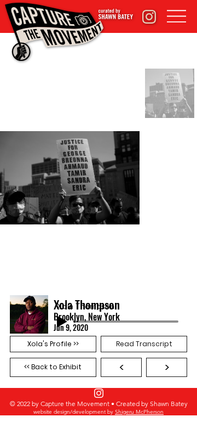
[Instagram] (98, 393)
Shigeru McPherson (139, 411)
